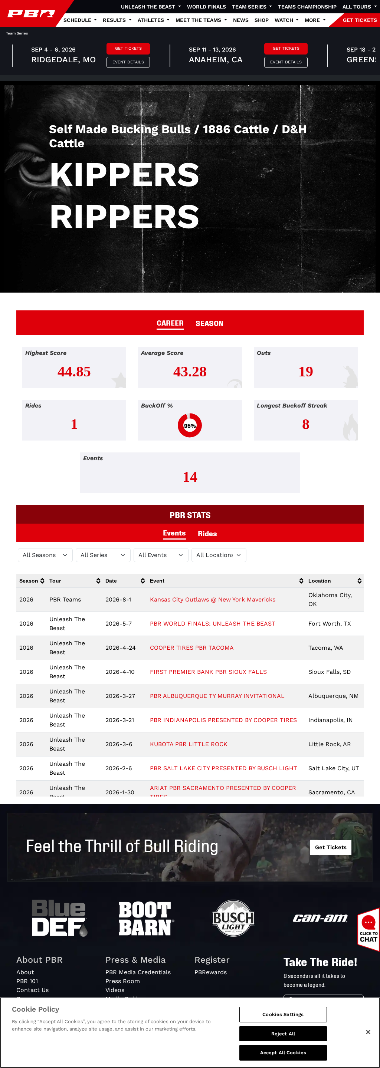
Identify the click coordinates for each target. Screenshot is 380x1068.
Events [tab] (174, 532)
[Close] (368, 1032)
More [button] (313, 20)
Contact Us (32, 989)
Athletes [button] (152, 20)
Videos (114, 989)
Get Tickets (128, 48)
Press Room (122, 981)
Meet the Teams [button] (199, 20)
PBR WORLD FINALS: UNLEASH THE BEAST (212, 623)
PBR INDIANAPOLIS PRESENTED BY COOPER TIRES (223, 719)
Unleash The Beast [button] (149, 7)
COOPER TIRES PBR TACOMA (192, 647)
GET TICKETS (360, 20)
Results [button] (115, 20)
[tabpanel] (190, 426)
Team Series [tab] (17, 33)
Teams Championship (307, 7)
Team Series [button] (250, 7)
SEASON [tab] (209, 322)
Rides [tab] (207, 532)
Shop (262, 20)
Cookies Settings (283, 1014)
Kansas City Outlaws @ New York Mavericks (212, 599)
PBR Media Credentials (138, 972)
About (25, 972)
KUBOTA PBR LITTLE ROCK (188, 744)
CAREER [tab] (170, 322)
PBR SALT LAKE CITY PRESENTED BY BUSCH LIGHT (223, 768)
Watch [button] (285, 20)
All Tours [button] (358, 7)
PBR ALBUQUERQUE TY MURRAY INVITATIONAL (217, 695)
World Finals (206, 7)
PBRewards (210, 972)
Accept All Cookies (283, 1052)
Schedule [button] (78, 20)
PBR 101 (27, 981)
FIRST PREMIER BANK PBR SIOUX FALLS (208, 671)
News (241, 20)
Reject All (283, 1033)
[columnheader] (31, 581)
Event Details (128, 62)
